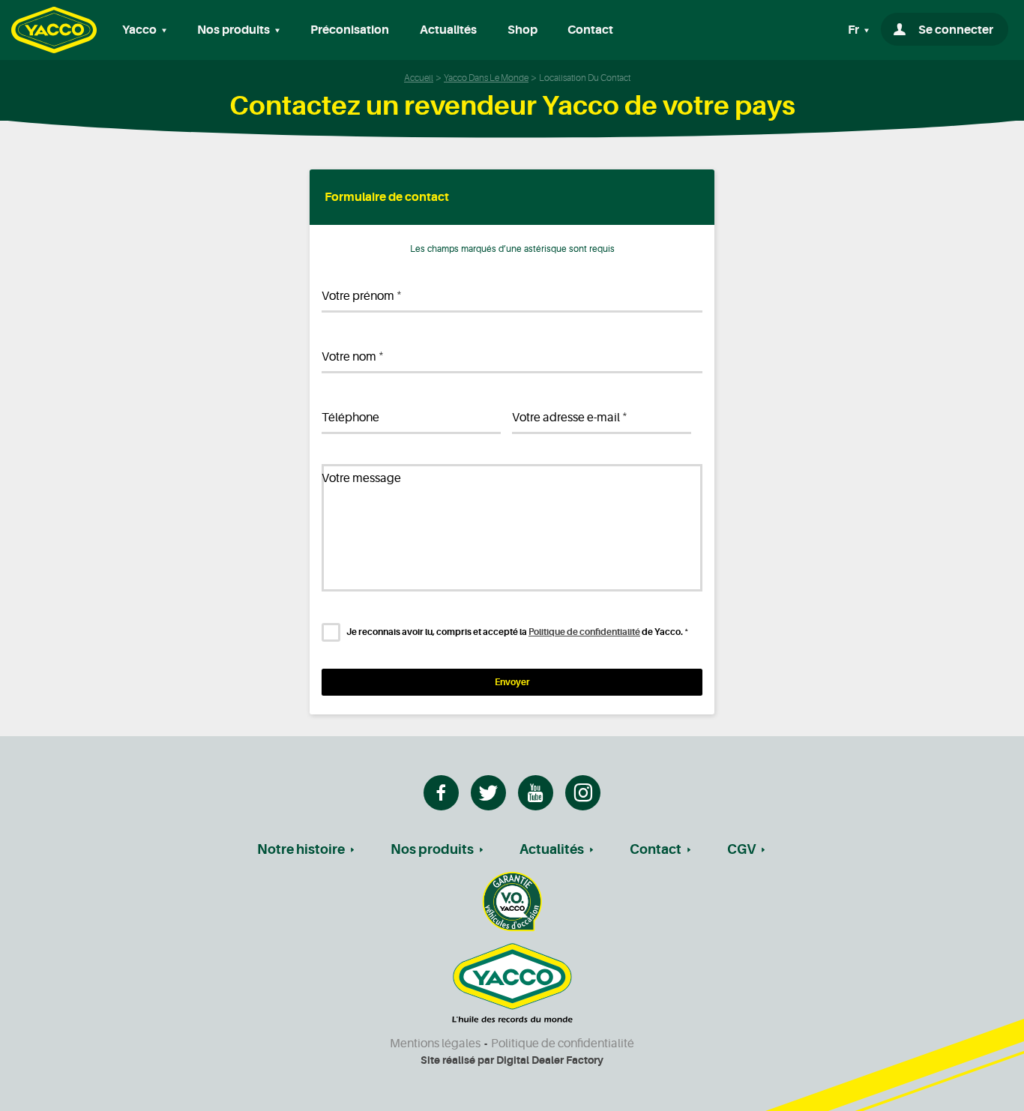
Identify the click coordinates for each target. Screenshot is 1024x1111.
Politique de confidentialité (584, 632)
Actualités (448, 30)
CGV (741, 849)
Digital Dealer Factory (549, 1060)
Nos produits (432, 849)
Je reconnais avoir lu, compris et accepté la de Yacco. (517, 632)
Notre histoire (301, 849)
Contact (590, 30)
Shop (522, 30)
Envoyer (512, 682)
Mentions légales (435, 1043)
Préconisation (349, 30)
